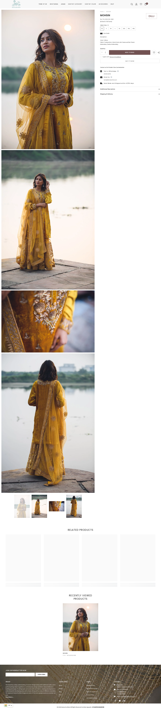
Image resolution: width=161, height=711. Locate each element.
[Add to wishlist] (154, 52)
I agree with (105, 57)
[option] (22, 506)
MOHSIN (65, 653)
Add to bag (129, 52)
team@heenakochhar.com (110, 80)
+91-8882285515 (121, 692)
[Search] (132, 4)
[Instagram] (119, 700)
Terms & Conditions (115, 57)
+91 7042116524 (121, 694)
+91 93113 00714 (107, 74)
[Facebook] (115, 700)
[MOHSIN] (80, 627)
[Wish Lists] (141, 4)
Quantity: (102, 49)
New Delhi (120, 685)
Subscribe (41, 674)
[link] (23, 584)
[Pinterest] (124, 700)
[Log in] (136, 4)
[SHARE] (158, 52)
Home (102, 12)
